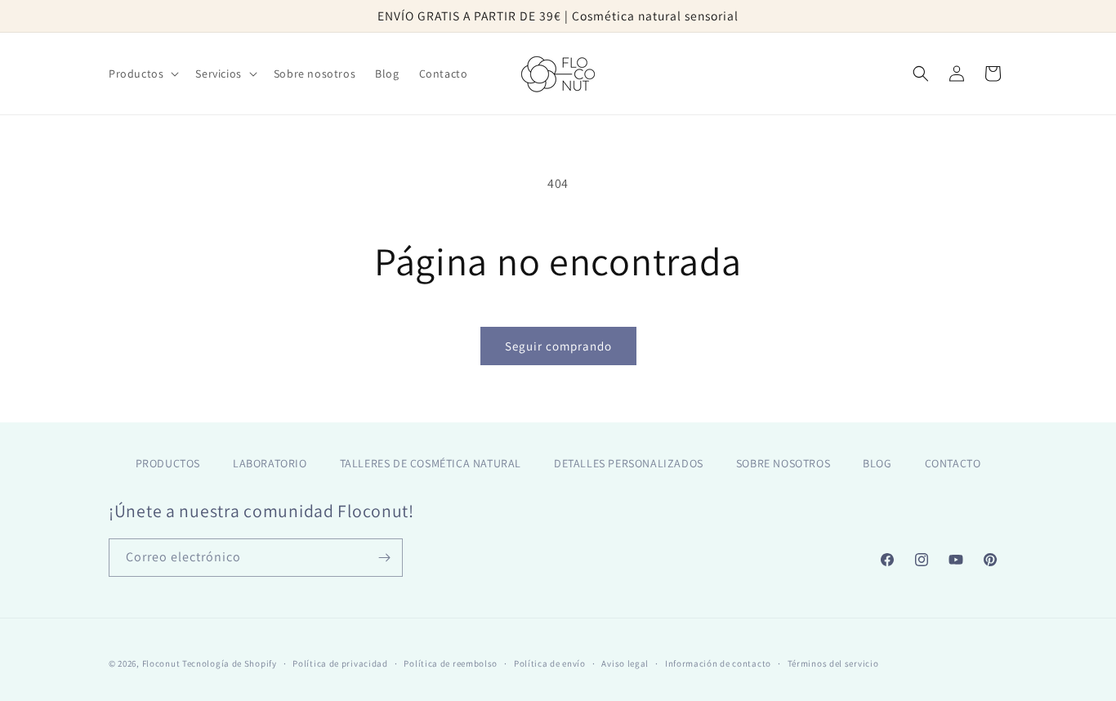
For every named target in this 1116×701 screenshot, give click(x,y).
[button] (142, 73)
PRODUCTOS (168, 463)
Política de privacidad (339, 663)
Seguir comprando (558, 346)
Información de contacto (718, 663)
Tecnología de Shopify (229, 663)
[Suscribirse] (384, 557)
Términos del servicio (833, 663)
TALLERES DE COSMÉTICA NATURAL (430, 463)
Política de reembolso (451, 663)
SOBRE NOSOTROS (783, 463)
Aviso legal (625, 663)
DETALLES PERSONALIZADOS (628, 463)
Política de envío (550, 663)
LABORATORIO (270, 463)
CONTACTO (953, 463)
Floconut (161, 663)
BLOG (877, 463)
